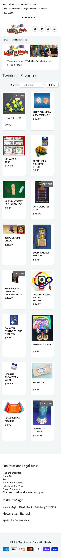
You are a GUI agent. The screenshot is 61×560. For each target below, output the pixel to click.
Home (5, 40)
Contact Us (9, 13)
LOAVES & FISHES (13, 118)
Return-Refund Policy (13, 482)
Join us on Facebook (12, 8)
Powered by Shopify (42, 542)
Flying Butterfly (42, 344)
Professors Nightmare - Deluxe (39, 164)
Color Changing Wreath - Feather (42, 297)
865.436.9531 (32, 17)
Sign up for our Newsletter (35, 8)
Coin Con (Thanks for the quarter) (13, 331)
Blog (4, 4)
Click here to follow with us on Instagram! (23, 492)
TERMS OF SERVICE (12, 485)
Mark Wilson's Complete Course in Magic (13, 291)
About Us (13, 4)
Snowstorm (39, 382)
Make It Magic (24, 542)
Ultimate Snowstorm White (11, 377)
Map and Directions (12, 472)
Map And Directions (28, 4)
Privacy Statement (11, 489)
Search (5, 479)
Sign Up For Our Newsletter (16, 520)
